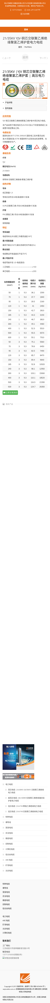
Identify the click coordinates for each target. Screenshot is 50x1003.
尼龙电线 (9, 833)
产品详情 (8, 102)
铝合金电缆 (10, 854)
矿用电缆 (9, 865)
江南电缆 (44, 989)
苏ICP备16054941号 (37, 986)
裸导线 (8, 822)
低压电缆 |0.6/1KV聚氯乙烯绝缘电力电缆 (24, 806)
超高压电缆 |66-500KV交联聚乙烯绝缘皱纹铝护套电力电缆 (26, 799)
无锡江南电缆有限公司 (10, 997)
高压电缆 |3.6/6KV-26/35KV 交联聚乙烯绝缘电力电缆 (26, 791)
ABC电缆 (9, 860)
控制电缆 (9, 843)
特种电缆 (9, 817)
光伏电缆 (9, 870)
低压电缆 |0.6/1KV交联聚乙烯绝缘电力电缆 (25, 811)
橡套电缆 (9, 838)
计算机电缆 (10, 849)
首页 (20, 47)
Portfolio (28, 47)
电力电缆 (9, 784)
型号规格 (8, 108)
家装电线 (9, 827)
